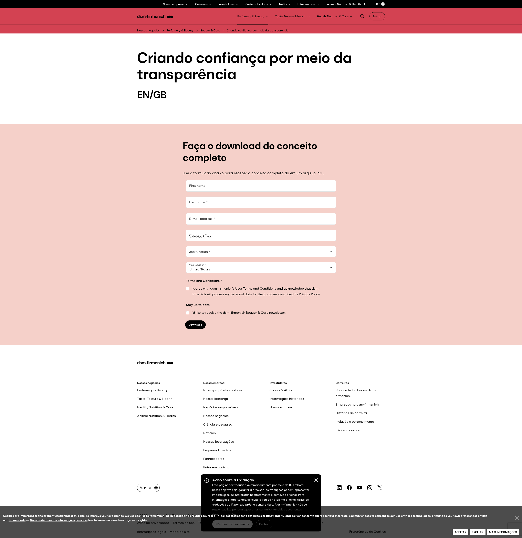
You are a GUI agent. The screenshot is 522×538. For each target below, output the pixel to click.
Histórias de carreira (351, 413)
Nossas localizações (218, 441)
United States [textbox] (199, 269)
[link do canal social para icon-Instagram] (370, 488)
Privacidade (17, 520)
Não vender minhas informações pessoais (58, 520)
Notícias (209, 433)
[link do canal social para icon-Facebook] (349, 488)
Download (195, 325)
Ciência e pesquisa (217, 424)
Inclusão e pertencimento (355, 421)
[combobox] (261, 251)
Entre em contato (216, 467)
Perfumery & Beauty (180, 30)
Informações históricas (287, 399)
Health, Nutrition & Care (155, 407)
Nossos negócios (148, 30)
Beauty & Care (210, 30)
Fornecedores (213, 459)
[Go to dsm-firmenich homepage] (155, 16)
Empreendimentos (217, 450)
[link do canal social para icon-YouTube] (359, 488)
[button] (362, 16)
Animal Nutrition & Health (156, 416)
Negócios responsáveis (220, 407)
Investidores (278, 383)
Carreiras (342, 383)
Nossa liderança (215, 399)
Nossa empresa (214, 383)
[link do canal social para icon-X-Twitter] (380, 488)
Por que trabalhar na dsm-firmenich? (356, 393)
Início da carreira (349, 430)
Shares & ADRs (281, 390)
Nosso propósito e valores (222, 390)
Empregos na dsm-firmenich (357, 404)
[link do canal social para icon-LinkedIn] (339, 488)
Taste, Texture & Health (154, 399)
